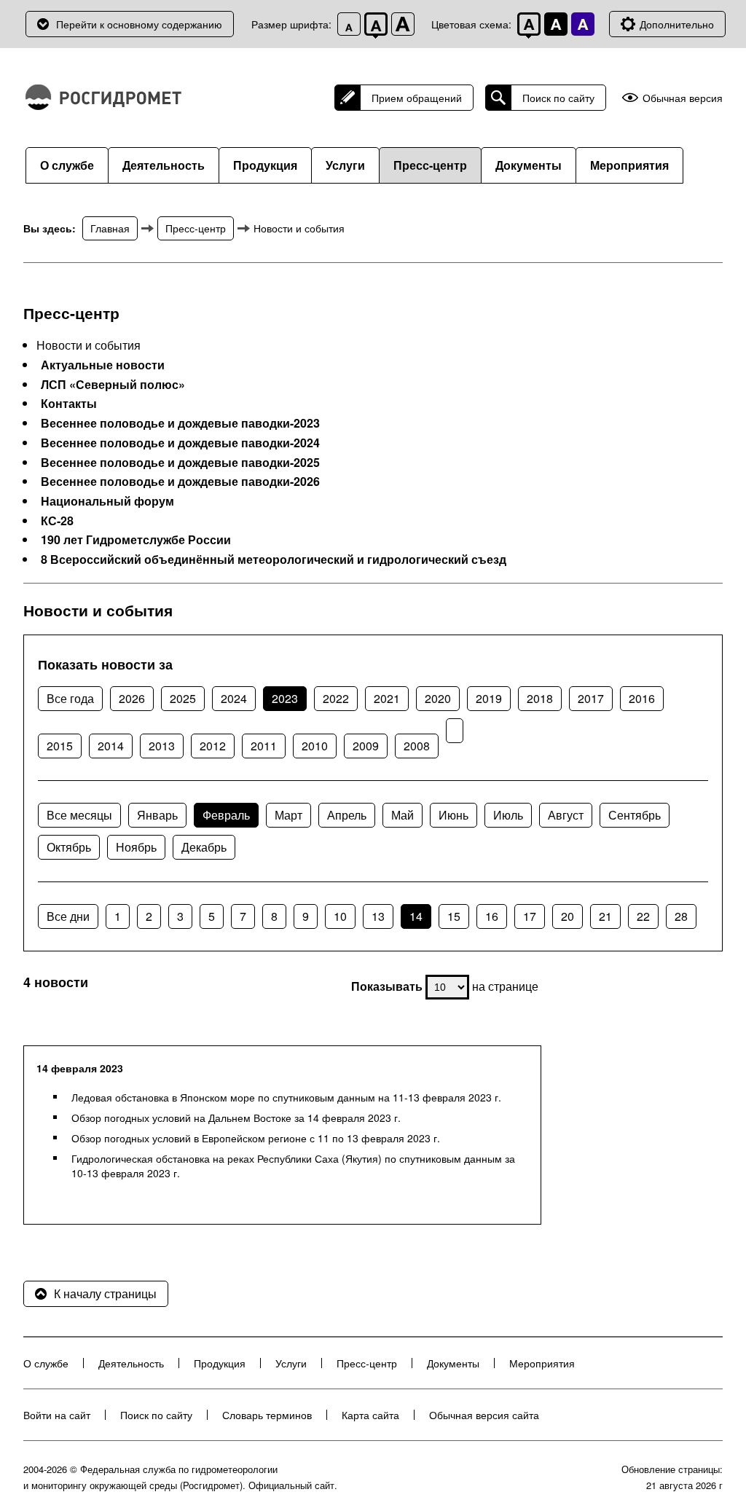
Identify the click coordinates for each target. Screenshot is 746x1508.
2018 (540, 698)
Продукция (265, 165)
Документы (528, 165)
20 (567, 916)
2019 (489, 698)
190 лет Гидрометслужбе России (136, 540)
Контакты (69, 404)
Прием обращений (417, 97)
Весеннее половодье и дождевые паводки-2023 (180, 423)
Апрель (346, 814)
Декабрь (204, 847)
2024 (234, 698)
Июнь (453, 814)
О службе (67, 165)
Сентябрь (634, 814)
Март (288, 814)
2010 (315, 745)
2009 (366, 745)
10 (340, 916)
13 (378, 916)
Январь (157, 814)
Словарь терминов (267, 1414)
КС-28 (57, 521)
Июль (508, 814)
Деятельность (163, 165)
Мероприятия (629, 165)
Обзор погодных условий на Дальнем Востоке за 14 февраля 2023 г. (236, 1117)
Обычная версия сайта (484, 1414)
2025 (183, 698)
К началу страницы (105, 1293)
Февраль (226, 814)
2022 (336, 698)
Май (402, 814)
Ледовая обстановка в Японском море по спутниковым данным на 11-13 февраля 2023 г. (286, 1097)
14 (416, 916)
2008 (417, 745)
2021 (387, 698)
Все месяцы (79, 814)
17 (529, 916)
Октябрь (69, 847)
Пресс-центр (430, 165)
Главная (110, 228)
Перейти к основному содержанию (139, 24)
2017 (591, 698)
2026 (132, 698)
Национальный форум (107, 501)
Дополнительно (677, 24)
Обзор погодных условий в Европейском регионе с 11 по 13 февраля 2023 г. (255, 1138)
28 (681, 916)
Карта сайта (370, 1414)
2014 (111, 745)
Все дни (68, 916)
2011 (264, 745)
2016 (642, 698)
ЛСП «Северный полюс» (113, 385)
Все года (70, 698)
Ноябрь (136, 847)
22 (643, 916)
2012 (213, 745)
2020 (438, 698)
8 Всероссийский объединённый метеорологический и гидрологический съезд (273, 559)
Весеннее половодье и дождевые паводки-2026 (180, 482)
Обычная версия (683, 98)
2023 (285, 698)
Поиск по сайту (558, 97)
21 (605, 916)
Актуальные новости (103, 365)
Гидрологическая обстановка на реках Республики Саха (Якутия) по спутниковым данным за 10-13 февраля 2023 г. (293, 1165)
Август (566, 814)
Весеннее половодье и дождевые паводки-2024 (180, 443)
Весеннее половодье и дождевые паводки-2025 (180, 463)
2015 (60, 745)
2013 (162, 745)
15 (453, 916)
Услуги (345, 165)
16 (491, 916)
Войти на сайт (56, 1414)
